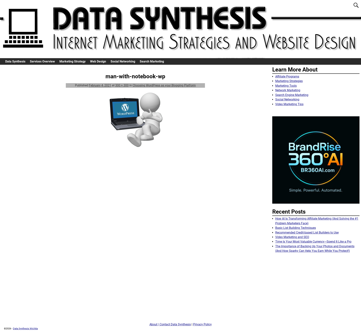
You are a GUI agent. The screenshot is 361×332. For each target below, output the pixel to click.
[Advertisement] (315, 289)
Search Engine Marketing (291, 95)
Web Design (98, 61)
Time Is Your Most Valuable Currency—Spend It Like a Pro (313, 241)
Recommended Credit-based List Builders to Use (307, 232)
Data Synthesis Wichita (25, 328)
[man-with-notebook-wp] (135, 121)
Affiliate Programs (287, 76)
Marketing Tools (286, 86)
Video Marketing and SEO (292, 237)
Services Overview (42, 61)
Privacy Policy (202, 324)
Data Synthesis (15, 61)
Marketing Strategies (289, 81)
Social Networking (123, 61)
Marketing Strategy (72, 61)
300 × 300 (122, 85)
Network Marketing (287, 90)
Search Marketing (152, 61)
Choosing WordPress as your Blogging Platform (164, 85)
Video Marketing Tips (289, 104)
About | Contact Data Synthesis (170, 324)
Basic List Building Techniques (295, 228)
